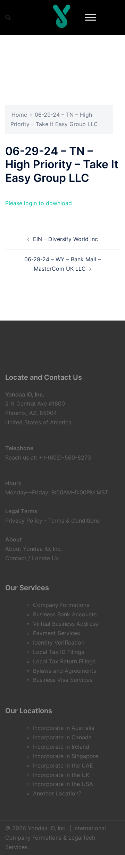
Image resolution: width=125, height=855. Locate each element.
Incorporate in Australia (63, 727)
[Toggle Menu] (90, 17)
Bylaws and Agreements (64, 670)
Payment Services (56, 633)
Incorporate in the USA (63, 783)
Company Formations (61, 604)
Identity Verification (58, 642)
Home (19, 114)
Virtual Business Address (65, 623)
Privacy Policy (23, 520)
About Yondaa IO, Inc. (33, 548)
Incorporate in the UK (61, 774)
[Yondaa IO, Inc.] (61, 17)
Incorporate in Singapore (65, 756)
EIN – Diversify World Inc (65, 239)
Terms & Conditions (74, 520)
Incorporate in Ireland (61, 746)
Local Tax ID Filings (58, 651)
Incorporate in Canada (62, 737)
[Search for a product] (8, 17)
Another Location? (57, 793)
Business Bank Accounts (65, 614)
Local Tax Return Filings (64, 661)
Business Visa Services (62, 679)
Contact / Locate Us (32, 558)
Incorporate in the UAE (63, 765)
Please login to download (38, 203)
